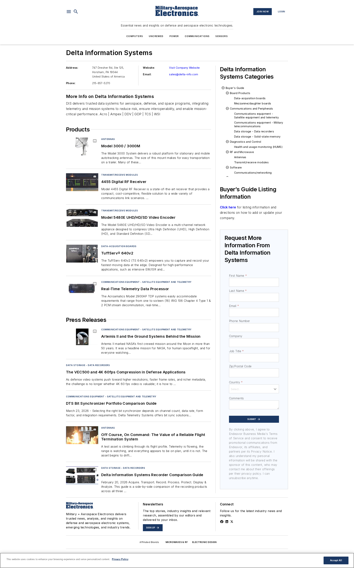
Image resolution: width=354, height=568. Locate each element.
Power (174, 36)
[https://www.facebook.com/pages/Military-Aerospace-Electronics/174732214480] (222, 521)
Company (235, 336)
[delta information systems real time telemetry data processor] (82, 289)
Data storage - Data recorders (88, 365)
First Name (238, 275)
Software (236, 167)
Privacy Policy (120, 559)
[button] (69, 11)
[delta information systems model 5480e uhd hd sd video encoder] (82, 218)
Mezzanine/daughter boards (252, 103)
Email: (147, 74)
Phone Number (239, 321)
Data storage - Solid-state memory (257, 136)
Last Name (238, 291)
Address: (72, 67)
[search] (76, 11)
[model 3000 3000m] (82, 146)
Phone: (70, 83)
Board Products (240, 93)
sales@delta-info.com (183, 74)
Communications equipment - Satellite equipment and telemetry (146, 282)
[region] (177, 560)
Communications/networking (253, 172)
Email (234, 306)
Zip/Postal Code (240, 366)
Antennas (108, 139)
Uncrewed (156, 36)
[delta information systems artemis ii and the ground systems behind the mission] (82, 337)
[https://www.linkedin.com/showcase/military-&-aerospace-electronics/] (227, 521)
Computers (134, 36)
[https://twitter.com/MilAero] (232, 521)
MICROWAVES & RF (177, 542)
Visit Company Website (184, 67)
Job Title (236, 351)
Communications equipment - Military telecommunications (258, 124)
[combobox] (254, 388)
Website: (149, 67)
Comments (236, 398)
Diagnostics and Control (245, 141)
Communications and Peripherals (251, 108)
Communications (197, 36)
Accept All (336, 560)
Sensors (221, 36)
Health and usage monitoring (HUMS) (258, 146)
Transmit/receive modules (119, 174)
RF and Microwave (242, 152)
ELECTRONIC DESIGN (204, 542)
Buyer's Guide (235, 87)
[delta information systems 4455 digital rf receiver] (82, 182)
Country (236, 382)
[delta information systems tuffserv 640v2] (82, 254)
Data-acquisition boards (118, 246)
